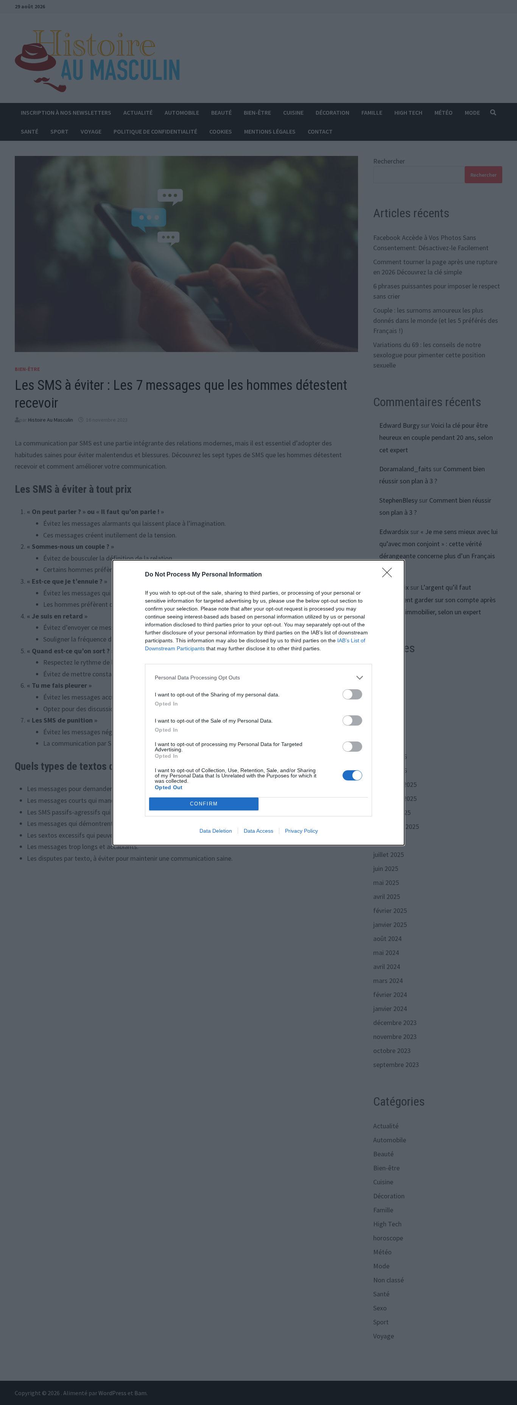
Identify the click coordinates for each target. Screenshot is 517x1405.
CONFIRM (204, 804)
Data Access (258, 831)
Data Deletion (215, 831)
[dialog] (258, 702)
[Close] (389, 575)
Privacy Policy (301, 831)
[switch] (352, 694)
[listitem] (258, 678)
